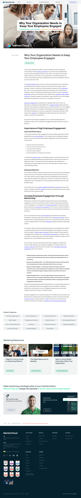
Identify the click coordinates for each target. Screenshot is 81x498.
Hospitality (54, 436)
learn (47, 299)
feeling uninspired (42, 71)
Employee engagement (30, 103)
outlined (33, 113)
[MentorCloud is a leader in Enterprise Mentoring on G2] (17, 463)
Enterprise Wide (68, 438)
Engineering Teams (69, 436)
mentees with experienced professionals (55, 301)
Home (19, 2)
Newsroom (28, 463)
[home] (9, 2)
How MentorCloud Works (44, 2)
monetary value (36, 157)
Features (27, 436)
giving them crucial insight (50, 234)
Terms (19, 493)
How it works (29, 432)
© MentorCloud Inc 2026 (8, 493)
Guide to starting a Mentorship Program (30, 474)
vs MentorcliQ (41, 460)
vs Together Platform (43, 468)
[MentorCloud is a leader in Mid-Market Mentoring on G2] (17, 468)
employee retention (59, 217)
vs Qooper (41, 465)
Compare (41, 451)
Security (27, 438)
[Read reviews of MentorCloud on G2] (8, 481)
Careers (27, 468)
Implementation (29, 441)
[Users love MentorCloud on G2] (5, 463)
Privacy (15, 493)
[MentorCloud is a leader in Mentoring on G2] (11, 468)
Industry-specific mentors (41, 232)
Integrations (28, 444)
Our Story (41, 438)
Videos (27, 465)
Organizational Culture (29, 63)
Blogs (27, 455)
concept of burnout (32, 84)
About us (41, 432)
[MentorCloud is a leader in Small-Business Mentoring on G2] (5, 474)
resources (58, 187)
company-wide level (29, 247)
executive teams (51, 205)
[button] (30, 2)
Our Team (41, 444)
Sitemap (27, 493)
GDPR (23, 493)
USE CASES (67, 432)
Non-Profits (54, 438)
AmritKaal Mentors (43, 441)
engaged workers (54, 105)
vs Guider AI (41, 457)
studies (43, 189)
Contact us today (28, 299)
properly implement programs (45, 187)
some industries (45, 215)
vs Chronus (41, 455)
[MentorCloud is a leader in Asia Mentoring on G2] (11, 463)
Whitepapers (28, 471)
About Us (47, 410)
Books (27, 457)
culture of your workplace (42, 207)
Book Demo (11, 410)
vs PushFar (41, 463)
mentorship (49, 221)
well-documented (38, 136)
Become (74, 493)
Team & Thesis (42, 436)
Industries (54, 432)
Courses (27, 460)
